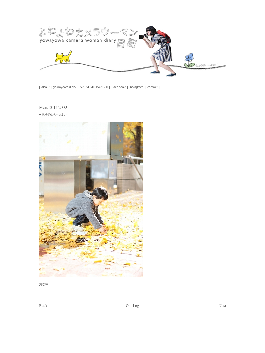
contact (152, 87)
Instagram (136, 87)
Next (222, 305)
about (45, 87)
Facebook (119, 87)
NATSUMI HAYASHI (94, 87)
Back (43, 305)
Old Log (132, 305)
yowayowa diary (64, 87)
